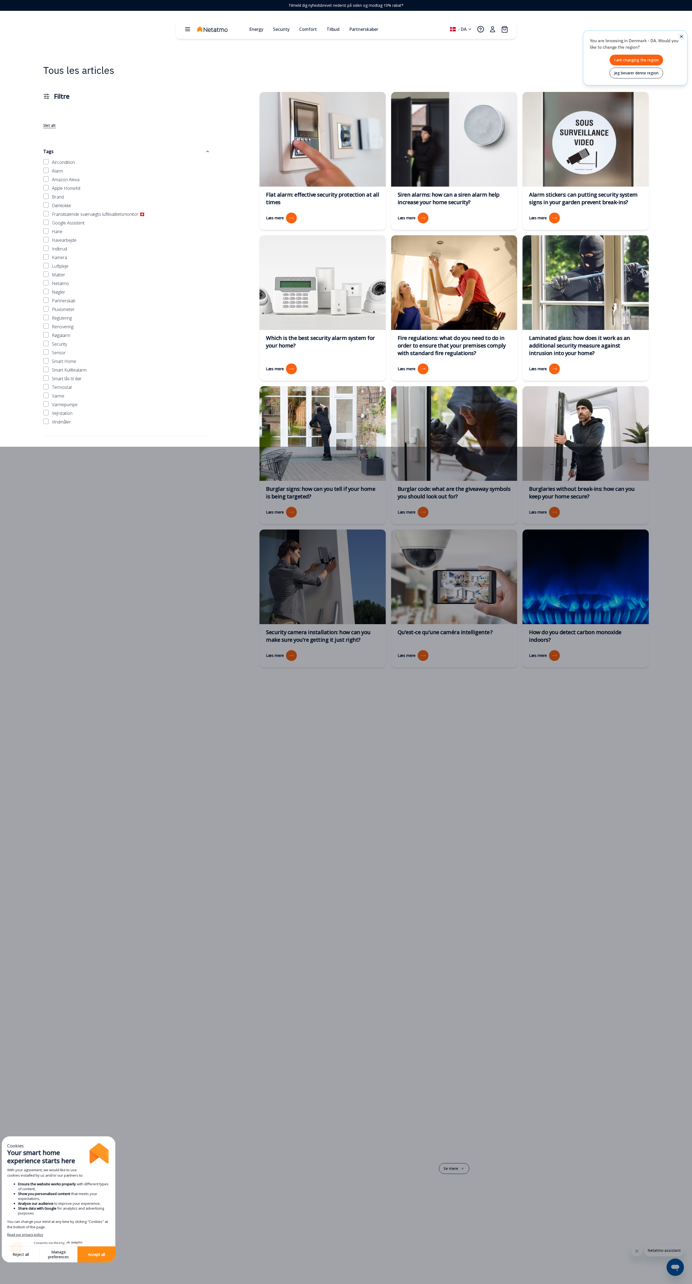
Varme (58, 396)
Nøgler (58, 292)
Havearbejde (64, 240)
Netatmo (60, 283)
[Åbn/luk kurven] (504, 29)
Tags (48, 151)
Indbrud (59, 249)
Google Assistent (68, 223)
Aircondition (63, 162)
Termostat (62, 387)
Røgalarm (61, 335)
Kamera (59, 257)
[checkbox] (46, 161)
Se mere (451, 1168)
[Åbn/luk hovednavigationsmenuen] (187, 29)
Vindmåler (61, 422)
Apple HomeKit (66, 188)
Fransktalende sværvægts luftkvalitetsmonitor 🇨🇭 (98, 214)
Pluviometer (63, 309)
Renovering (63, 327)
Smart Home (64, 361)
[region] (346, 5)
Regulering (62, 318)
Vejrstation (62, 413)
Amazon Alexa (65, 180)
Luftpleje (60, 266)
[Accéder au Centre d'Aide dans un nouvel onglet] (480, 29)
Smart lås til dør (67, 379)
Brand (58, 197)
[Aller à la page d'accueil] (221, 29)
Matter (58, 275)
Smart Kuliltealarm (69, 370)
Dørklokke (61, 206)
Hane (57, 231)
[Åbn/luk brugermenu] (492, 29)
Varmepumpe (65, 405)
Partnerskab (63, 301)
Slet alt (49, 125)
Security (59, 344)
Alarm (57, 171)
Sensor (59, 353)
